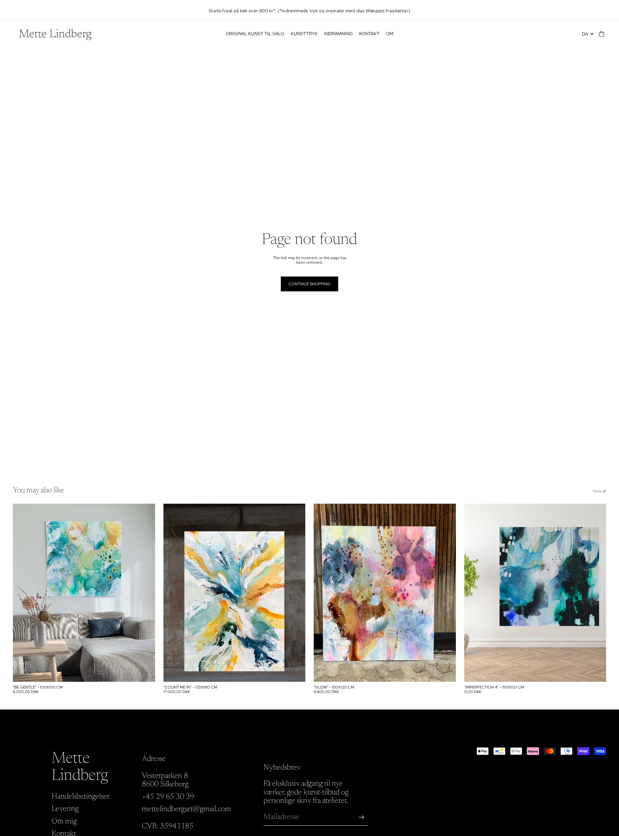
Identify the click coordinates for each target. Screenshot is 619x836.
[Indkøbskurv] (601, 34)
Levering (65, 809)
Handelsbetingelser (81, 797)
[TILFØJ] (145, 672)
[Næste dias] (145, 593)
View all (599, 491)
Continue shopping (309, 284)
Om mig (64, 821)
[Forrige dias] (22, 593)
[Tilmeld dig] (361, 817)
